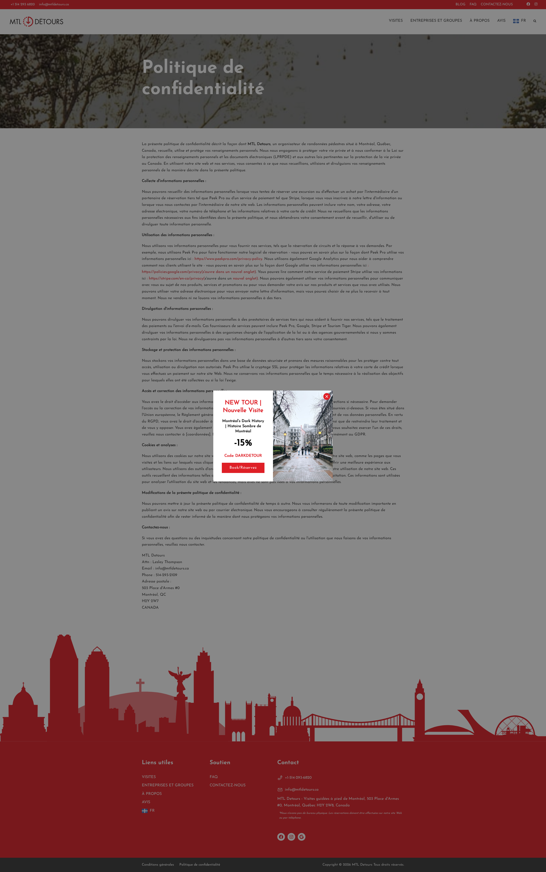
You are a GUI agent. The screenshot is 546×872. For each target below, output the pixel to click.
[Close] (326, 396)
